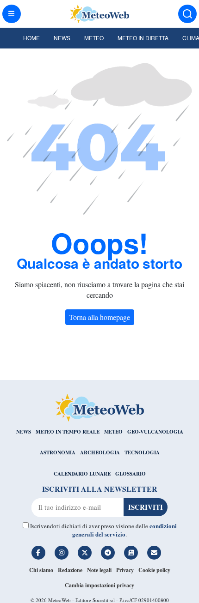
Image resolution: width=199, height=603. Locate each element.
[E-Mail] (154, 553)
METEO (113, 431)
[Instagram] (61, 553)
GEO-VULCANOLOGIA (155, 431)
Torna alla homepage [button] (99, 317)
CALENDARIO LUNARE (82, 473)
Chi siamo (41, 570)
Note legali (99, 570)
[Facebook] (38, 553)
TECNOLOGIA (142, 452)
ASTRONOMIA (57, 452)
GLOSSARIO (130, 473)
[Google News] (131, 553)
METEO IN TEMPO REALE (68, 431)
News (62, 38)
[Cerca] (187, 14)
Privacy (125, 570)
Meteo (94, 38)
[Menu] (11, 14)
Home (31, 38)
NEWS (23, 431)
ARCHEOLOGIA (100, 452)
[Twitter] (85, 553)
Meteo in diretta (143, 38)
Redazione (70, 570)
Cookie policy (154, 570)
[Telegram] (108, 553)
